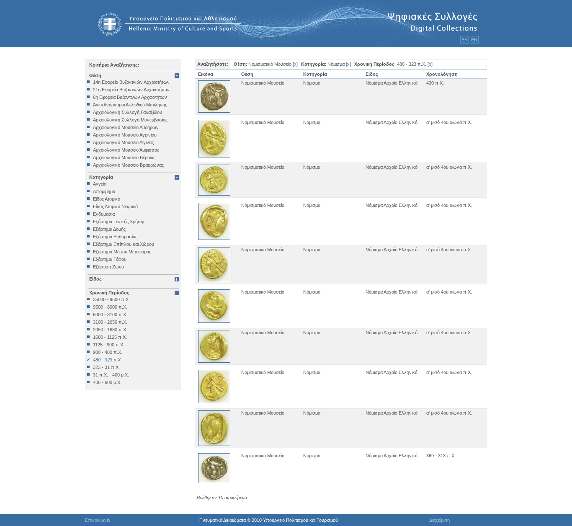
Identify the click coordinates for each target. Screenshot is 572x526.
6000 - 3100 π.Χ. (110, 314)
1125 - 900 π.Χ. (108, 344)
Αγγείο (99, 183)
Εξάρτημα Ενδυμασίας (115, 236)
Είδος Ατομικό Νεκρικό (115, 206)
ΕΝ (474, 39)
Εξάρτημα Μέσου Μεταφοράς (122, 251)
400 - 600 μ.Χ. (107, 382)
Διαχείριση (439, 520)
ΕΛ (464, 39)
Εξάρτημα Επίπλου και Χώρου (123, 244)
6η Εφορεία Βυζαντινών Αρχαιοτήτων (130, 97)
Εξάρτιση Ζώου (108, 266)
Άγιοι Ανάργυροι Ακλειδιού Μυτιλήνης (130, 104)
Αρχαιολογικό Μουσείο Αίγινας (123, 142)
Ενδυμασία (104, 214)
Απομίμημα (104, 191)
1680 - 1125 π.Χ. (110, 337)
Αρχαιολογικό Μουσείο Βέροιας (124, 157)
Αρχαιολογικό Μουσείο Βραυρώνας (128, 165)
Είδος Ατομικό (106, 198)
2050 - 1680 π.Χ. (110, 329)
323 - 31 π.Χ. (106, 367)
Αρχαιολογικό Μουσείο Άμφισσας (126, 149)
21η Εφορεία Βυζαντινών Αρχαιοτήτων (131, 89)
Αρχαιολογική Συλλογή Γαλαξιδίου (127, 112)
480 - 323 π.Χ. (107, 359)
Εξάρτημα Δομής (109, 229)
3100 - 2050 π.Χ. (110, 322)
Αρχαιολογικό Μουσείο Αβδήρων (126, 127)
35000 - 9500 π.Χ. (111, 299)
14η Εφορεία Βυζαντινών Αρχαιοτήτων (131, 82)
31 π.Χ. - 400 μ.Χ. (111, 374)
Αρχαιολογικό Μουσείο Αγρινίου (125, 134)
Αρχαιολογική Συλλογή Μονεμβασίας (130, 119)
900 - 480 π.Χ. (107, 352)
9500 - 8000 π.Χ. (110, 306)
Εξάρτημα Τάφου (109, 259)
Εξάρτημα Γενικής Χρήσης (119, 221)
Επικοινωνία (97, 520)
